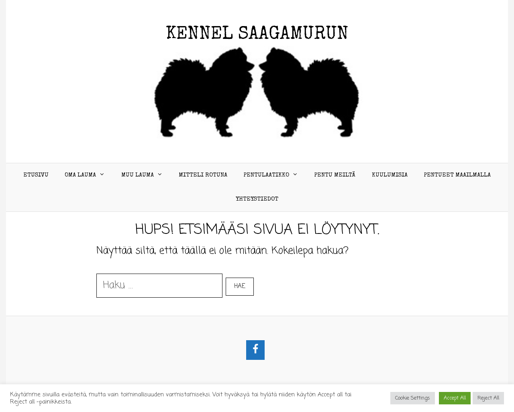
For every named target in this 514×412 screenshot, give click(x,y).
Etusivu (36, 175)
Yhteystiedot (257, 199)
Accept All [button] (455, 398)
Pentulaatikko (266, 175)
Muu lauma (137, 175)
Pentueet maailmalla (457, 175)
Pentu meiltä (334, 175)
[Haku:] (161, 285)
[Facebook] (255, 350)
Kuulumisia (390, 175)
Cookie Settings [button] (412, 398)
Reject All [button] (488, 398)
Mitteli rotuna (203, 175)
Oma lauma (80, 175)
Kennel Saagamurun (257, 35)
